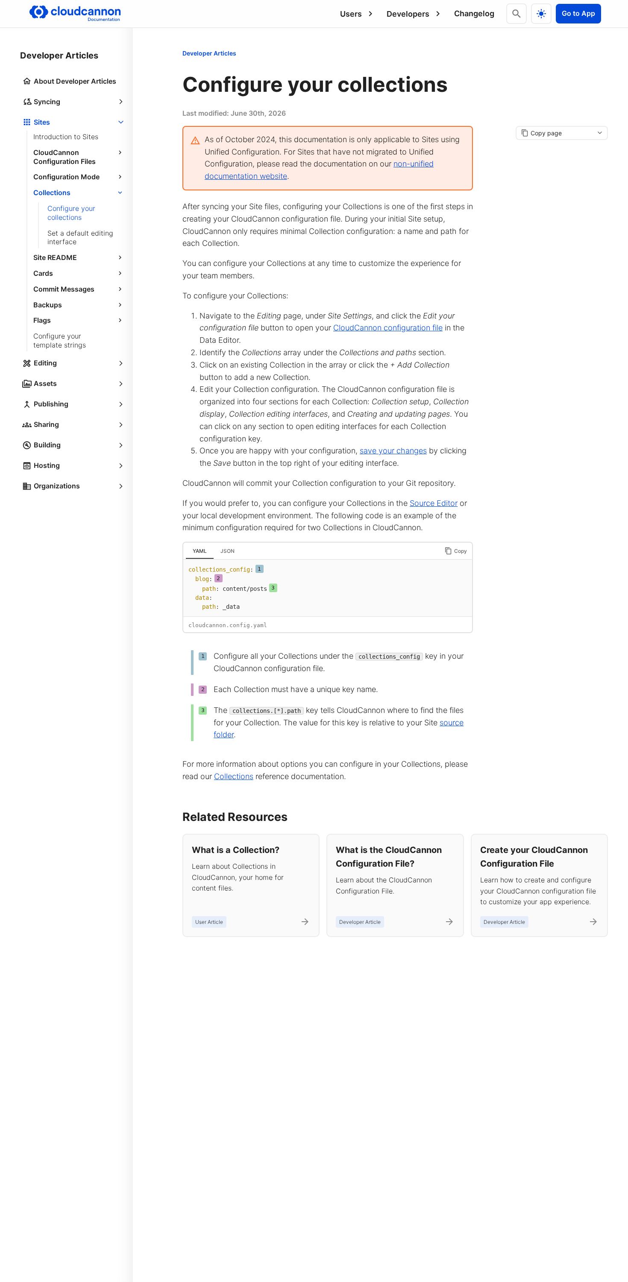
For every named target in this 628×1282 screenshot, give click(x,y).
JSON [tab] (227, 551)
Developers (408, 13)
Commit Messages (63, 289)
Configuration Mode (66, 176)
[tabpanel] (327, 588)
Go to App (578, 13)
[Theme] (541, 13)
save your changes (393, 450)
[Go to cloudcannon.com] (75, 13)
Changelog (474, 13)
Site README (55, 257)
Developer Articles (209, 53)
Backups (47, 305)
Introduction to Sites (65, 136)
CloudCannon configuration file (388, 327)
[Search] (516, 13)
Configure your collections (71, 213)
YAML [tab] (200, 551)
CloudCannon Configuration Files (64, 157)
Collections (51, 192)
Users (351, 13)
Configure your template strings (59, 340)
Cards (43, 273)
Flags (42, 320)
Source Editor (434, 503)
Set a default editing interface (80, 237)
